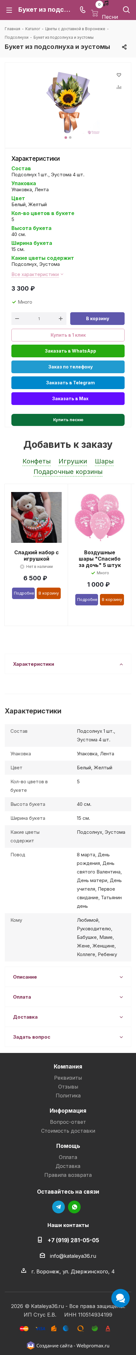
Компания (68, 1066)
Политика (68, 1095)
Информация (68, 1110)
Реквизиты (68, 1078)
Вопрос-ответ (68, 1122)
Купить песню (68, 419)
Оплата (68, 1157)
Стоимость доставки (68, 1131)
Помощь (68, 1146)
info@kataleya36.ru (73, 1256)
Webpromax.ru (93, 1345)
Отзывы (68, 1086)
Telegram (58, 1207)
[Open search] (126, 11)
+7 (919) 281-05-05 (73, 1240)
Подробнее (24, 593)
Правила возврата (68, 1175)
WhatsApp (74, 1207)
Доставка (68, 1166)
